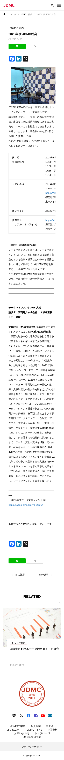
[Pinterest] (36, 715)
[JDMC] (32, 694)
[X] (21, 715)
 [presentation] (58, 603)
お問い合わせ (22, 733)
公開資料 (52, 729)
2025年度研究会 (32, 736)
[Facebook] (28, 715)
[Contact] (50, 715)
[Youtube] (43, 715)
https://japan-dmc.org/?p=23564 (26, 504)
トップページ (42, 733)
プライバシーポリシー (32, 747)
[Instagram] (14, 715)
